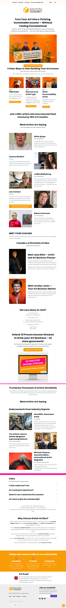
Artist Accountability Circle (37, 2)
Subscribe (53, 596)
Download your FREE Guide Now (33, 65)
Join (55, 2)
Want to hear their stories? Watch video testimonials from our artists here (20, 206)
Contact (24, 596)
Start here (14, 2)
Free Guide (20, 2)
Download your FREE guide (33, 350)
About (10, 596)
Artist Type (26, 2)
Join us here (46, 106)
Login (50, 2)
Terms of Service (12, 601)
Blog (14, 596)
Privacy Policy (20, 601)
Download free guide (15, 102)
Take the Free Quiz (31, 106)
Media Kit (18, 596)
